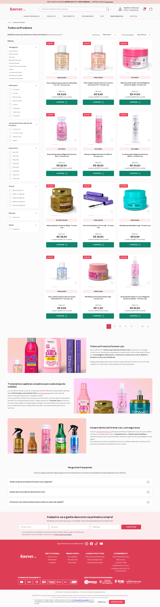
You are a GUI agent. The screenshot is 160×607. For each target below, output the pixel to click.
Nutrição (15, 93)
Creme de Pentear (14, 63)
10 (142, 326)
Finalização (16, 115)
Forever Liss (16, 217)
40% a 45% (16, 178)
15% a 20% (16, 159)
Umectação (16, 108)
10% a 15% (15, 156)
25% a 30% (16, 167)
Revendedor (52, 560)
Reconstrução (17, 97)
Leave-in (11, 69)
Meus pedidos (72, 557)
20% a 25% (16, 163)
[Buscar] (107, 9)
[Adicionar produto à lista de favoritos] (75, 69)
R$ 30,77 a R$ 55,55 (18, 194)
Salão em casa (17, 136)
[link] (31, 16)
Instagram (52, 562)
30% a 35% (16, 171)
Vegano (15, 140)
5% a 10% (15, 152)
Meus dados (72, 562)
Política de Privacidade (81, 600)
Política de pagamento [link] (95, 560)
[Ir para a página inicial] (18, 9)
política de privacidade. (63, 534)
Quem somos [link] (52, 557)
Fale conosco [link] (120, 560)
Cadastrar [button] (131, 527)
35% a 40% (16, 175)
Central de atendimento (120, 557)
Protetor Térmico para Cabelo (17, 66)
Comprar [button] (60, 102)
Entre (126, 10)
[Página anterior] (103, 326)
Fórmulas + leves (18, 133)
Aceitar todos (117, 602)
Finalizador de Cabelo (15, 72)
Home (9, 22)
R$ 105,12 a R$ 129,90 (19, 205)
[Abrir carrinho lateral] (150, 9)
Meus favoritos (72, 560)
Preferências (102, 602)
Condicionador (13, 51)
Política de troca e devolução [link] (95, 557)
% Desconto (16, 229)
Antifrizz (15, 104)
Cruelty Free (16, 129)
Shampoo (12, 57)
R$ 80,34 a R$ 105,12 (19, 201)
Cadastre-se (134, 10)
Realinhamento (17, 100)
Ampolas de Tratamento (16, 78)
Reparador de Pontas (15, 60)
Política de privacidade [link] (95, 562)
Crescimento (16, 112)
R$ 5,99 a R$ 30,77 (18, 190)
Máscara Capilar (13, 54)
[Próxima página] (148, 326)
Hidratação (16, 89)
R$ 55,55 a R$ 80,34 (18, 198)
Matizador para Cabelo (15, 75)
